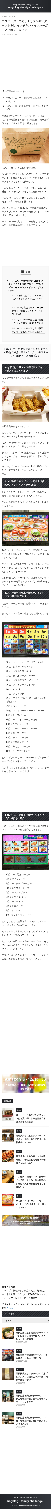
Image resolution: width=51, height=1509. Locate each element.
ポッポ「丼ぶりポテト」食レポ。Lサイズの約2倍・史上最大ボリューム (31, 1204)
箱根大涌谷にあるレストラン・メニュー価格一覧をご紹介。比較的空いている (31, 1139)
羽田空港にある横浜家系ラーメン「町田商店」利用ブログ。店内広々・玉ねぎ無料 (32, 1335)
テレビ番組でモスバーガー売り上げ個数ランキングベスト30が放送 (27, 311)
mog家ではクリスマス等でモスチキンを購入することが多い (27, 298)
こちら (9, 1308)
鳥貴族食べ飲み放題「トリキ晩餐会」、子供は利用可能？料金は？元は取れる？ (31, 1159)
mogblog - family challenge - (25, 7)
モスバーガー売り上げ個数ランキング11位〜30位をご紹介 (27, 321)
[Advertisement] (25, 62)
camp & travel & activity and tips (25, 1497)
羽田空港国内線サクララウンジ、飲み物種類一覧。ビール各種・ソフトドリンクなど (32, 1398)
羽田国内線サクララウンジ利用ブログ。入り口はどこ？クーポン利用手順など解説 (32, 1376)
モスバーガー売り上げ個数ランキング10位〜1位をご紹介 (27, 330)
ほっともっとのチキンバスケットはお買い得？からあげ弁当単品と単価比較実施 (31, 1118)
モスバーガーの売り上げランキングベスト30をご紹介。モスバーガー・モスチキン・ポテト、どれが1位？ (26, 285)
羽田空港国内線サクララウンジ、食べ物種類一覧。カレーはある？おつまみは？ (32, 1420)
